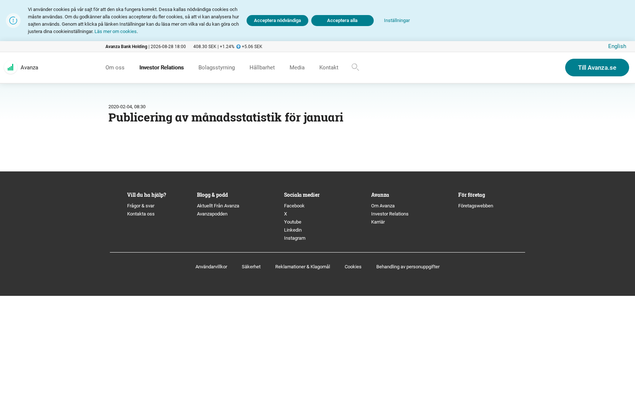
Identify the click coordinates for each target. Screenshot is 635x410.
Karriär (378, 222)
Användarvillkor (211, 266)
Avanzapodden (212, 214)
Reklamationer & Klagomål (302, 266)
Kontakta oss (141, 214)
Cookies (353, 266)
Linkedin (293, 230)
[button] (397, 20)
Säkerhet (251, 266)
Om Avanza (383, 205)
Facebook (294, 205)
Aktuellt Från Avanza (218, 205)
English (617, 46)
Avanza (29, 67)
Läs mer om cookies (115, 31)
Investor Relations (390, 214)
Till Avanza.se (597, 67)
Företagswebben (476, 205)
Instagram (294, 238)
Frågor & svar (140, 205)
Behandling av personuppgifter (408, 266)
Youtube (292, 222)
